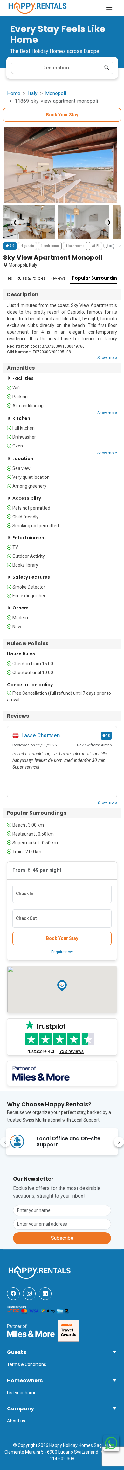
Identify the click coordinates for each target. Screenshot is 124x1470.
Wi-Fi (95, 246)
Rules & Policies (31, 278)
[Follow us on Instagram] (29, 1293)
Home (13, 93)
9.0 (11, 246)
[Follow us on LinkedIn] (45, 1293)
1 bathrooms (75, 246)
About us (16, 1421)
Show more (107, 357)
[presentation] (5, 1142)
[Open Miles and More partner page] (31, 1330)
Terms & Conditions (26, 1364)
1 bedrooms (50, 246)
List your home (22, 1392)
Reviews (58, 278)
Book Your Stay (62, 114)
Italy (33, 93)
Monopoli (55, 93)
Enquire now (62, 952)
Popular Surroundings (97, 278)
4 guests (27, 246)
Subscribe (62, 1238)
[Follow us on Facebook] (13, 1293)
